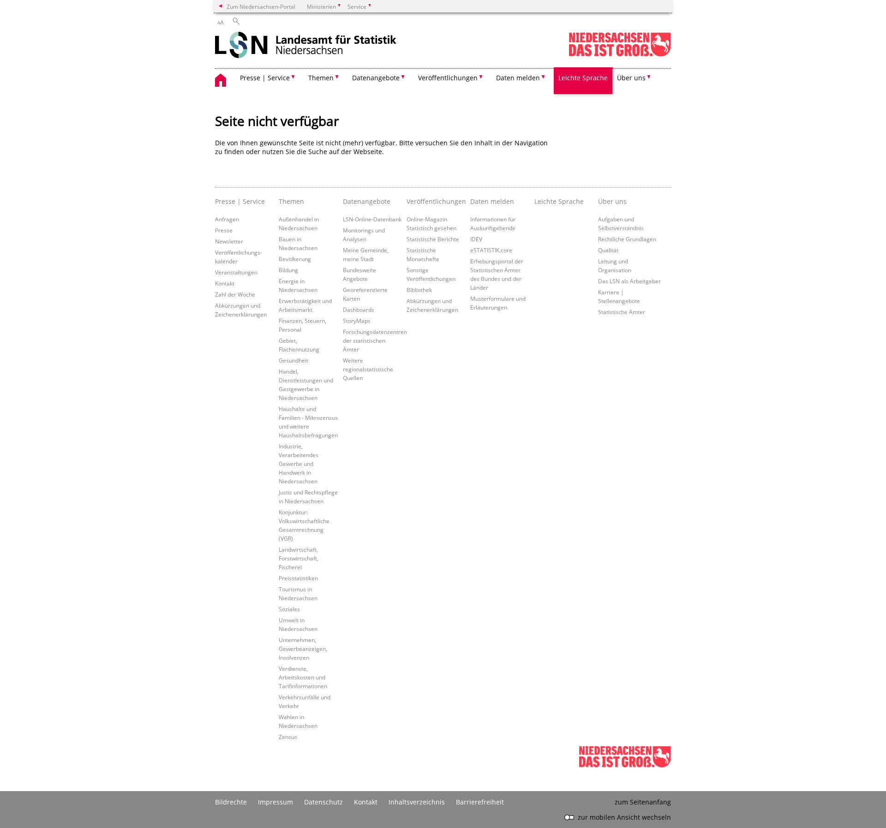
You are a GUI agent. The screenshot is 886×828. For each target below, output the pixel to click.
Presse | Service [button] (265, 77)
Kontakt (224, 283)
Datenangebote (366, 201)
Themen (291, 201)
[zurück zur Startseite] (305, 46)
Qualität (608, 250)
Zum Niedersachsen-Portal (261, 6)
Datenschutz (323, 802)
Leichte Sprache (583, 77)
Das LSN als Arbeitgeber (629, 281)
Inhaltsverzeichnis (417, 802)
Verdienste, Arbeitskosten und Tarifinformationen (303, 677)
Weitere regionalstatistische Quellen (368, 369)
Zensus (288, 736)
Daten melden (492, 201)
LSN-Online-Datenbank (372, 219)
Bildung (288, 270)
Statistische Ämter (621, 312)
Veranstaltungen (236, 272)
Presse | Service (240, 201)
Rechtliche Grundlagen (627, 239)
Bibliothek (419, 289)
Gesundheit (293, 360)
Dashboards (358, 309)
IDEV (476, 239)
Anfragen (227, 219)
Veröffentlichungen (436, 201)
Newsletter (229, 241)
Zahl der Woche (235, 294)
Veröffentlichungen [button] (448, 77)
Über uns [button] (631, 77)
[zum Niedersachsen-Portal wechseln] (620, 54)
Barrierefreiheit (480, 802)
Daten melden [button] (518, 77)
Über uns (612, 201)
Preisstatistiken (298, 578)
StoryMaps (357, 320)
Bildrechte (231, 802)
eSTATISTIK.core (491, 250)
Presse (224, 230)
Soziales (289, 609)
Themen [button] (321, 77)
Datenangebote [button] (376, 77)
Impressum (275, 802)
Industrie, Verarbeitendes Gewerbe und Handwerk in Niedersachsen (298, 463)
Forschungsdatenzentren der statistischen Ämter (375, 340)
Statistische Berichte (433, 239)
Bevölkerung (295, 258)
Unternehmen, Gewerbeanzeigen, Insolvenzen (303, 648)
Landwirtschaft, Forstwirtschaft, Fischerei (298, 558)
